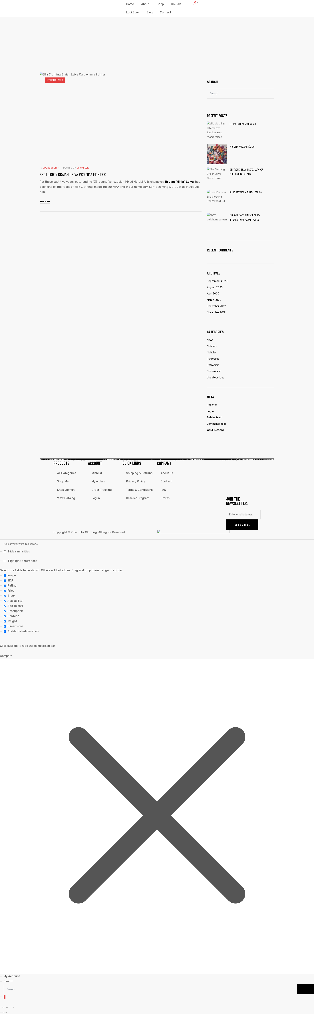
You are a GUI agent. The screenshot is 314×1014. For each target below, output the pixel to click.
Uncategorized (215, 377)
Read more (45, 201)
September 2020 (217, 281)
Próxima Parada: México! (242, 146)
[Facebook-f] (230, 465)
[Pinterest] (240, 486)
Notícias (212, 352)
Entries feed (214, 417)
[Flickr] (250, 476)
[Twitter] (250, 465)
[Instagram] (240, 465)
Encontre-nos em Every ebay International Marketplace (245, 217)
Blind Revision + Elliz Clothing (246, 192)
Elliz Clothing (88, 532)
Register (212, 405)
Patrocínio (213, 358)
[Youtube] (230, 476)
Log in (210, 411)
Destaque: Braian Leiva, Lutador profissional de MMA (246, 171)
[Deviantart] (240, 476)
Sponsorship (51, 168)
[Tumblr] (230, 486)
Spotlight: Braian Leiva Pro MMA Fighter (73, 174)
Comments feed (216, 423)
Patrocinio (213, 365)
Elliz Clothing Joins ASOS (243, 123)
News (210, 340)
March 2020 (214, 300)
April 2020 (213, 293)
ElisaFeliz (83, 168)
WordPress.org (215, 430)
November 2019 (216, 312)
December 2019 (216, 306)
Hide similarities (18, 551)
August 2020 (215, 287)
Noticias (212, 346)
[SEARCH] (269, 93)
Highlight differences (22, 561)
